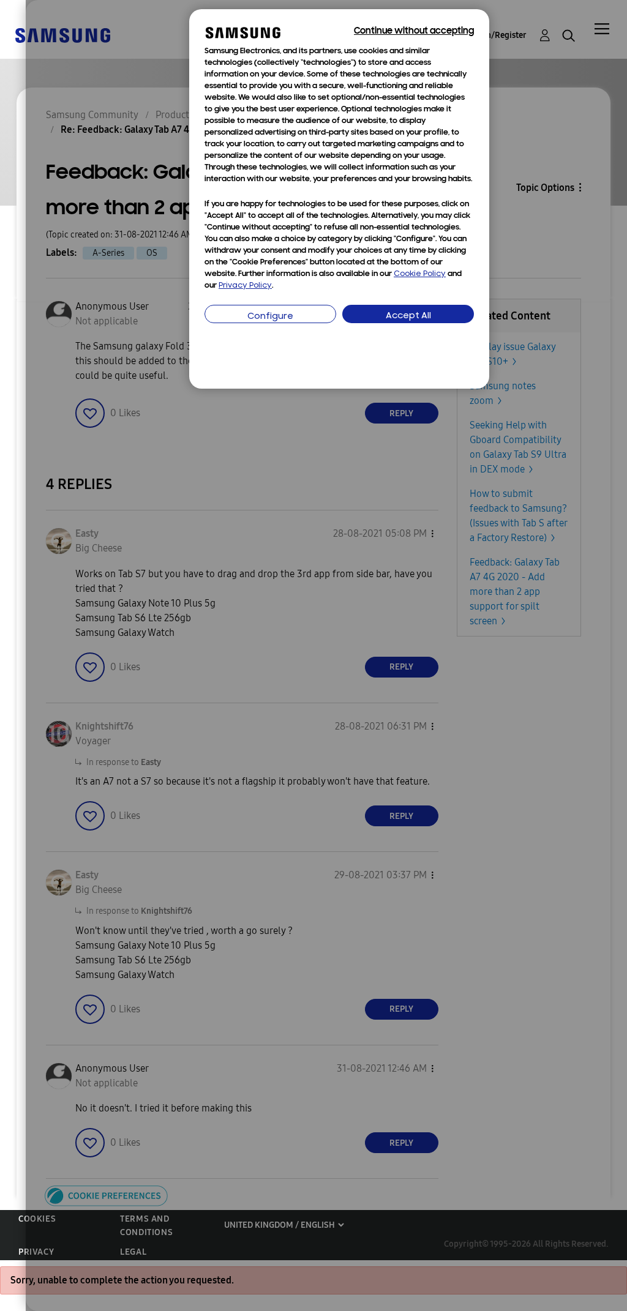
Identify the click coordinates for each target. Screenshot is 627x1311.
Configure (270, 316)
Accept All (408, 316)
